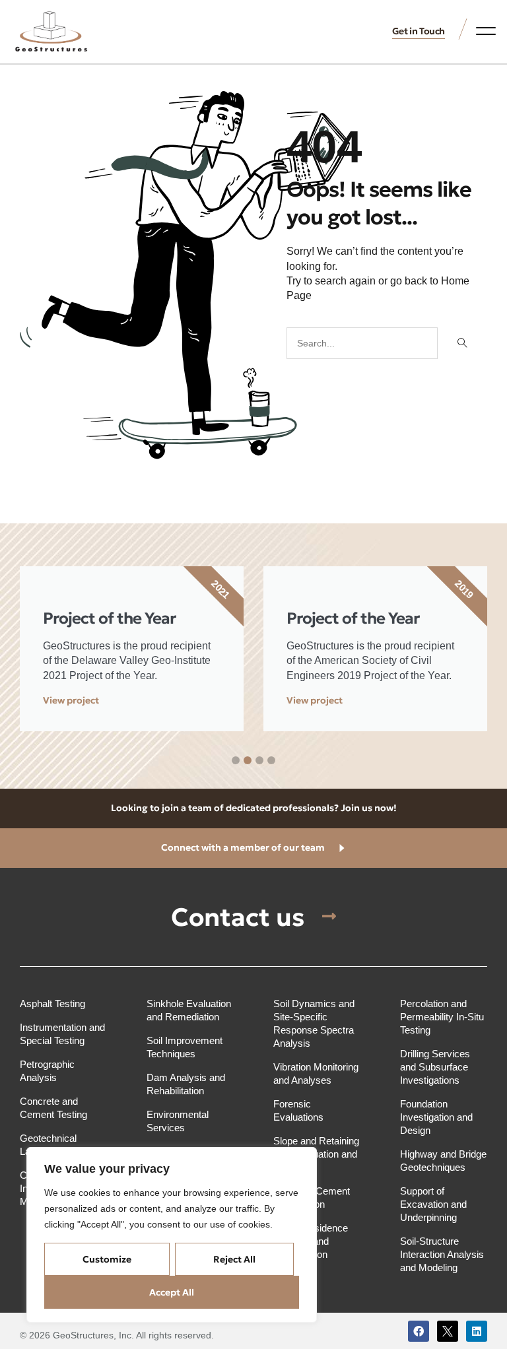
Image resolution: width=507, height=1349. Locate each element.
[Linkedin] (476, 1331)
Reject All (234, 1259)
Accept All (171, 1292)
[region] (171, 1235)
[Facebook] (418, 1331)
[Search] (461, 343)
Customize (107, 1259)
